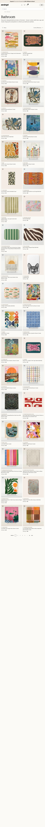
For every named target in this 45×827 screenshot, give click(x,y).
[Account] (21, 5)
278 (29, 535)
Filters (5, 27)
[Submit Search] (2, 9)
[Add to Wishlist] (3, 31)
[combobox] (22, 9)
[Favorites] (24, 5)
